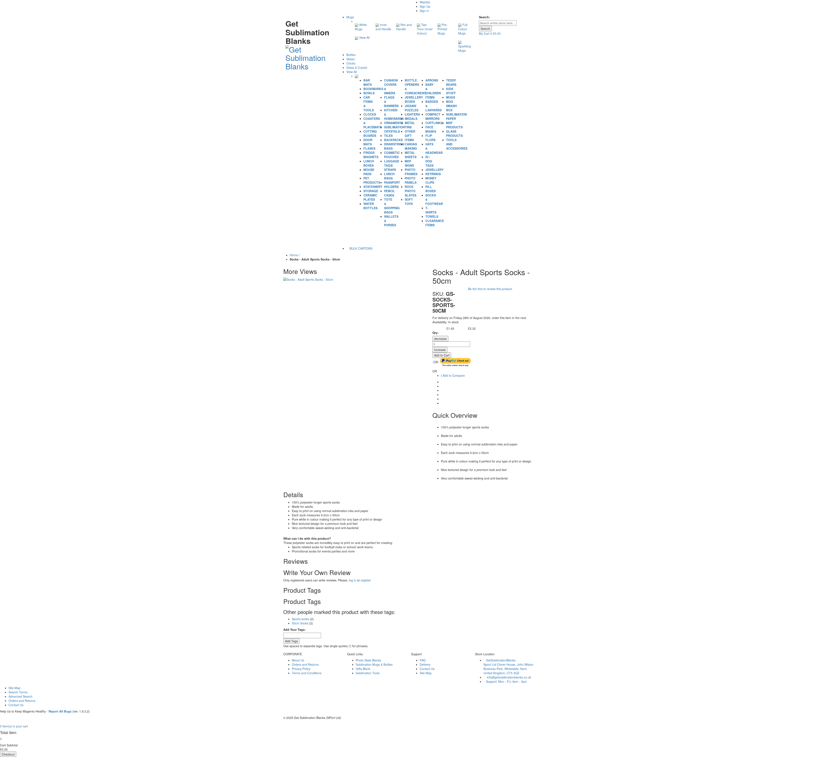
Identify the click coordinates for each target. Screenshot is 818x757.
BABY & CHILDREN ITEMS (433, 90)
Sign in (424, 11)
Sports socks (300, 619)
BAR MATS (367, 82)
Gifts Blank (363, 669)
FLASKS (369, 148)
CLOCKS (369, 114)
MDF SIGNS (409, 163)
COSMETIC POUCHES (392, 154)
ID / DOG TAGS (429, 161)
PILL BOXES (430, 189)
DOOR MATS (367, 142)
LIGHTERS (412, 114)
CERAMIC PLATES (370, 197)
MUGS (450, 97)
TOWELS (431, 216)
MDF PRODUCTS (454, 125)
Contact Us (427, 669)
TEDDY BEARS (451, 82)
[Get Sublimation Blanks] (309, 56)
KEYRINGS (433, 174)
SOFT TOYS (409, 201)
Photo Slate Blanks (368, 660)
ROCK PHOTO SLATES (410, 191)
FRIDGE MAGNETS (370, 154)
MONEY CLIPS (430, 180)
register (366, 580)
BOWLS (368, 93)
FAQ (423, 660)
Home (294, 255)
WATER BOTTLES (370, 206)
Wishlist (425, 2)
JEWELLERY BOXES (414, 99)
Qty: (435, 333)
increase (440, 350)
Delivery (425, 664)
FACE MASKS (430, 129)
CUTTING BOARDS (370, 133)
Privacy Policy (301, 669)
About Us (298, 660)
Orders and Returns (305, 664)
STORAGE (370, 191)
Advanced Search (20, 696)
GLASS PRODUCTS (454, 133)
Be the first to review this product (490, 289)
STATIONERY (372, 187)
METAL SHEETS (410, 154)
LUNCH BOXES (368, 163)
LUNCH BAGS (389, 176)
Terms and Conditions (306, 673)
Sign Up (425, 6)
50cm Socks (300, 623)
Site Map (426, 673)
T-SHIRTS (430, 210)
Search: (484, 17)
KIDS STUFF (451, 91)
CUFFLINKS (433, 123)
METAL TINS (410, 125)
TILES (388, 135)
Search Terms (18, 692)
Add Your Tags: (294, 629)
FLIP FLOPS (430, 137)
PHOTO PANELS (410, 180)
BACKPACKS (393, 140)
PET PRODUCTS (371, 180)
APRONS (431, 80)
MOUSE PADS (368, 171)
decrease (440, 338)
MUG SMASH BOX (451, 105)
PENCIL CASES (389, 193)
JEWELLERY (434, 169)
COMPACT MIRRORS (432, 116)
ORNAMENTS (393, 123)
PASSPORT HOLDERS (392, 184)
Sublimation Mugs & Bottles (374, 664)
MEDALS (411, 118)
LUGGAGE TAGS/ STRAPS (391, 165)
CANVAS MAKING (411, 146)
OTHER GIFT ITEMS (410, 135)
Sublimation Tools (368, 673)
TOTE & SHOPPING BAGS (392, 205)
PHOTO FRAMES (411, 171)
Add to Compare (454, 375)
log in (352, 580)
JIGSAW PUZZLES (411, 108)
